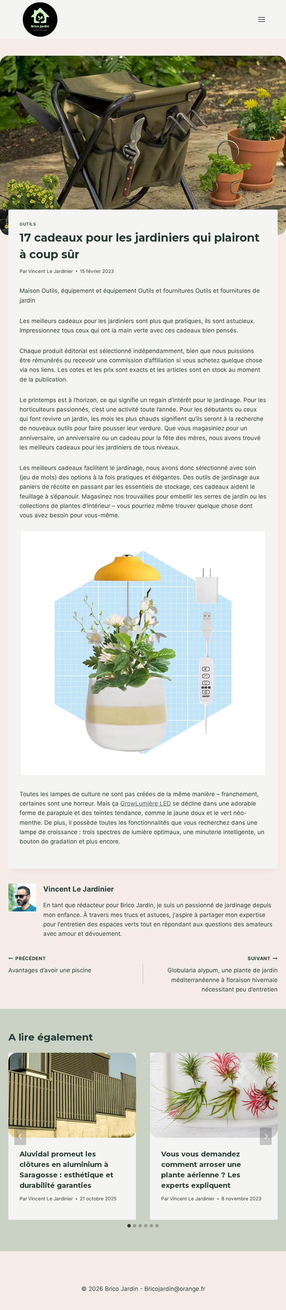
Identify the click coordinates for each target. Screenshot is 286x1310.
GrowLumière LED (145, 803)
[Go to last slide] (20, 1136)
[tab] (129, 1225)
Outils (28, 224)
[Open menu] (261, 20)
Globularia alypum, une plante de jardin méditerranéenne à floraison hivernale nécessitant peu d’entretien (222, 974)
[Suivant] (266, 1136)
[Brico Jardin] (40, 19)
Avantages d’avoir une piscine (49, 965)
